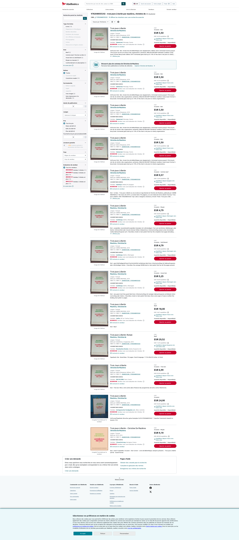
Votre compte (157, 3)
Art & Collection (131, 9)
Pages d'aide (133, 487)
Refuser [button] (102, 533)
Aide (173, 3)
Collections (89, 9)
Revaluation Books (122, 349)
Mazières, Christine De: (118, 398)
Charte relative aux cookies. (154, 526)
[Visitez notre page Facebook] (150, 488)
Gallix (118, 318)
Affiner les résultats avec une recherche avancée (127, 17)
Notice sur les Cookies (115, 505)
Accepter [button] (83, 533)
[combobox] (103, 3)
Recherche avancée (68, 9)
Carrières (112, 493)
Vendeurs (151, 9)
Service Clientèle (134, 490)
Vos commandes (74, 496)
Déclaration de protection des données (117, 497)
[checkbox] (64, 26)
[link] (118, 21)
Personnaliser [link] (124, 533)
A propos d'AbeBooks (115, 487)
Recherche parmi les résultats (73, 15)
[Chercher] (123, 3)
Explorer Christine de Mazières (144, 66)
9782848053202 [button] (102, 17)
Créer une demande (71, 471)
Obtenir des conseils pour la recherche (133, 462)
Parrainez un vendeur (95, 493)
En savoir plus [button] (67, 186)
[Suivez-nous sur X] (150, 492)
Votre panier (73, 499)
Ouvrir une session (146, 3)
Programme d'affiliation (96, 490)
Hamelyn (119, 184)
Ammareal (119, 42)
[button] (85, 18)
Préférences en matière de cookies (117, 501)
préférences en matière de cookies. (83, 526)
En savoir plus (67, 65)
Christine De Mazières (118, 368)
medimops (119, 219)
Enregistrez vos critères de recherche (133, 468)
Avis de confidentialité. (134, 528)
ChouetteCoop (121, 442)
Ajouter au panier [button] (165, 46)
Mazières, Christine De (118, 208)
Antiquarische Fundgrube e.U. (125, 410)
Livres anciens (109, 9)
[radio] (64, 78)
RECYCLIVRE (120, 379)
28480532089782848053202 (131, 37)
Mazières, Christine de (118, 337)
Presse (111, 490)
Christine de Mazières (118, 31)
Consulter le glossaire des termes (131, 465)
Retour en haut (119, 479)
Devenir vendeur (171, 9)
